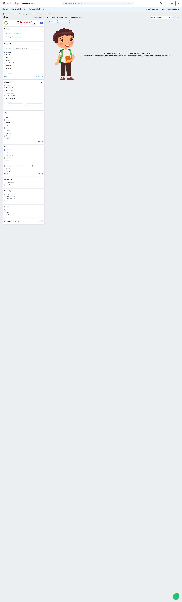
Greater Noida (14, 14)
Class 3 (8, 136)
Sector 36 (9, 65)
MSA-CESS (9, 168)
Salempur (9, 57)
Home (5, 9)
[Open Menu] (178, 3)
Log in (170, 3)
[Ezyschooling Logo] (11, 3)
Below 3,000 (9, 88)
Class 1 (8, 130)
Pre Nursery (9, 120)
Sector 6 (8, 68)
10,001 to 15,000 (10, 96)
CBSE (7, 152)
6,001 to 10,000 (10, 93)
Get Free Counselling (170, 9)
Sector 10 (8, 60)
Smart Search (152, 9)
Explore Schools (18, 9)
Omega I (22, 14)
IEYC (7, 160)
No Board (9, 158)
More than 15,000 (11, 98)
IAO (7, 163)
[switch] (41, 221)
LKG (7, 125)
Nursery (8, 122)
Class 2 (8, 133)
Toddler (8, 117)
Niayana (8, 71)
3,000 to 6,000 (10, 90)
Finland (8, 171)
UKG (7, 128)
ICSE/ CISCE (9, 150)
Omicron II (9, 73)
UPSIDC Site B (10, 63)
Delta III (8, 55)
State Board (9, 155)
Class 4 (8, 138)
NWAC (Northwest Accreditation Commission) (19, 166)
